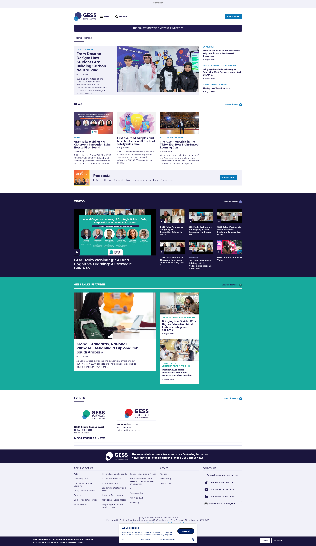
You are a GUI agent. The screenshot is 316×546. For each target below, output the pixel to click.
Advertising (165, 479)
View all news (231, 105)
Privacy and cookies (141, 523)
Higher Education (211, 66)
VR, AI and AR (87, 49)
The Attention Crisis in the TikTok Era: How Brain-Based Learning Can (179, 144)
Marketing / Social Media (171, 137)
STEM (79, 49)
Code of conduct (176, 523)
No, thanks (278, 540)
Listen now (228, 178)
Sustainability (136, 493)
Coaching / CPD (81, 479)
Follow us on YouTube (222, 490)
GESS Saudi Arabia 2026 (89, 427)
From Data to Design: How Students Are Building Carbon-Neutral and (92, 62)
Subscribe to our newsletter (222, 475)
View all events (231, 399)
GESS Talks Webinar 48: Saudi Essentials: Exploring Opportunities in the (229, 231)
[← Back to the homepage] (85, 20)
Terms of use (159, 523)
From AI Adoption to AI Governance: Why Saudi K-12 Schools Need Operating (221, 53)
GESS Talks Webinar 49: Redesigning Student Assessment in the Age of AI (200, 231)
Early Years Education (84, 491)
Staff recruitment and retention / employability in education (142, 481)
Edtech (77, 137)
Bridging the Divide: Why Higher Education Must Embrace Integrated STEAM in (222, 72)
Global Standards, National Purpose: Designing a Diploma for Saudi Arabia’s (107, 348)
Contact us (165, 484)
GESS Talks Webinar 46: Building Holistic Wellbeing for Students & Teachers (200, 264)
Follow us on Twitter (222, 483)
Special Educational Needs (143, 474)
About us (164, 474)
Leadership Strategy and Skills (176, 366)
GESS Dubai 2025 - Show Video (229, 258)
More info (81, 542)
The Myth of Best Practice (216, 88)
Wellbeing (193, 257)
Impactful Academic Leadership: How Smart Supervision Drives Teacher (177, 372)
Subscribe (233, 17)
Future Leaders (169, 364)
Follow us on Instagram (222, 504)
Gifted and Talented (111, 479)
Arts (76, 474)
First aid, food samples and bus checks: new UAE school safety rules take (136, 141)
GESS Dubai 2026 (127, 424)
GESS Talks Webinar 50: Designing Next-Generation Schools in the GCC (172, 231)
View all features (230, 285)
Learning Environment (113, 495)
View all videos (231, 202)
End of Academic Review (85, 500)
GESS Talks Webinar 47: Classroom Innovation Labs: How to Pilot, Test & (92, 144)
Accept (265, 540)
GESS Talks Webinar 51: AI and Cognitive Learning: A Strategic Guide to (103, 264)
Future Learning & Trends (215, 85)
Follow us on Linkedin (222, 497)
